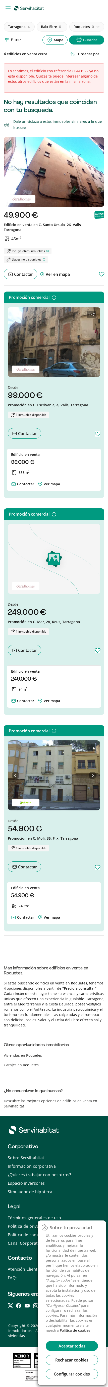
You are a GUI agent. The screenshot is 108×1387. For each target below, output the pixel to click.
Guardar (90, 40)
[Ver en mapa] (40, 483)
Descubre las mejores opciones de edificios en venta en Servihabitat (50, 1103)
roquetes (84, 26)
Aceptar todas (72, 1346)
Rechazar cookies (71, 1360)
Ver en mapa (57, 274)
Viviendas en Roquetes (23, 1055)
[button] (15, 342)
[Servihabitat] (30, 8)
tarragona (19, 26)
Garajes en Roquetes (21, 1064)
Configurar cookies (72, 1374)
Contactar (23, 274)
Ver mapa (52, 484)
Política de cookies (75, 1330)
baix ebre (51, 26)
